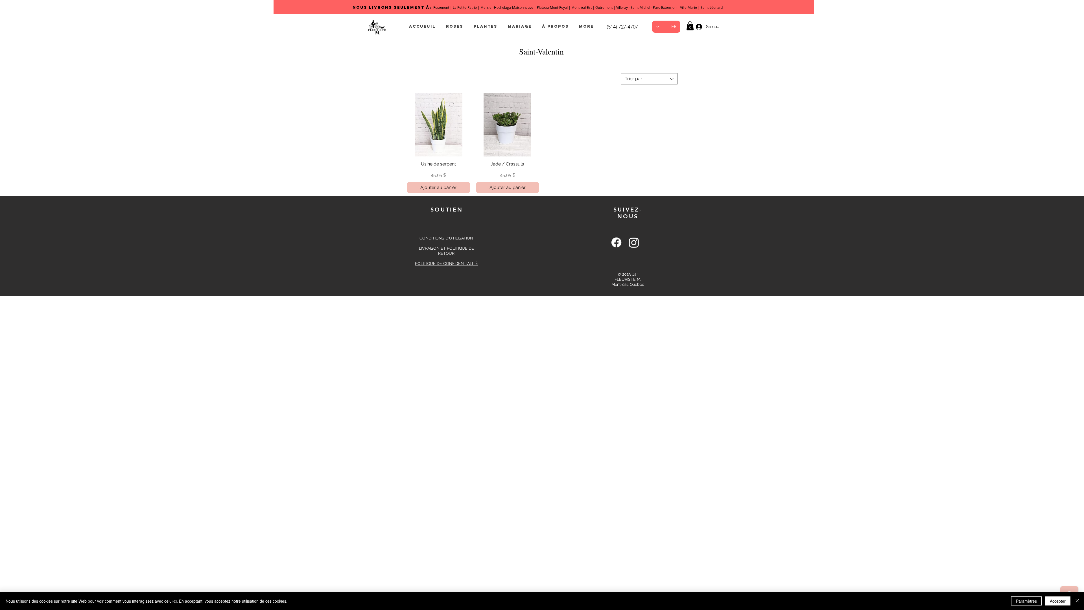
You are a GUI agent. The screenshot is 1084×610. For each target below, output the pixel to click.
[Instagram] (634, 242)
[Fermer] (1077, 600)
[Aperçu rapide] (438, 124)
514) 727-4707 (623, 27)
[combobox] (649, 78)
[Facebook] (616, 242)
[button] (690, 25)
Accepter (1058, 601)
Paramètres (1026, 601)
